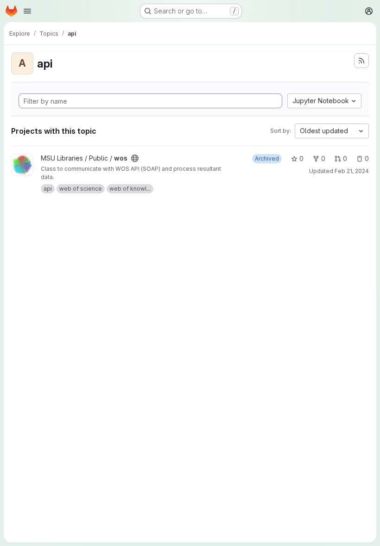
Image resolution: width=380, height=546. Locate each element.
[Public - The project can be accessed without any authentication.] (135, 158)
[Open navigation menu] (27, 11)
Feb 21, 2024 (352, 171)
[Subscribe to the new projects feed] (361, 60)
